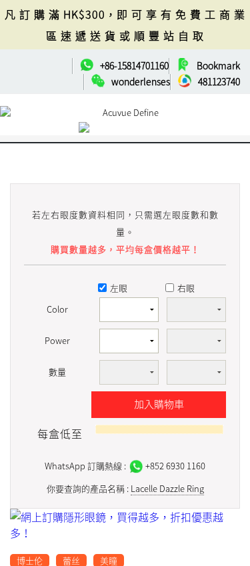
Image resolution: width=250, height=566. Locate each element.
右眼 (186, 287)
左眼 (118, 287)
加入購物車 (159, 404)
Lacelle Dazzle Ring (167, 488)
